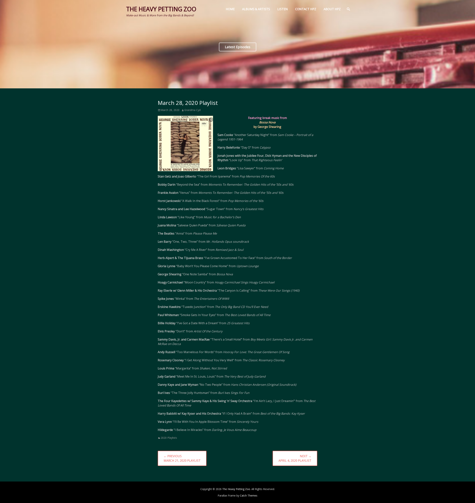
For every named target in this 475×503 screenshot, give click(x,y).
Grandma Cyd (192, 110)
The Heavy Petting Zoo (161, 9)
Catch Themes (248, 495)
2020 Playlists (169, 437)
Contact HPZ (305, 9)
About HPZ (332, 9)
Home (230, 9)
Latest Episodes (237, 47)
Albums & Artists (256, 9)
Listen (282, 9)
